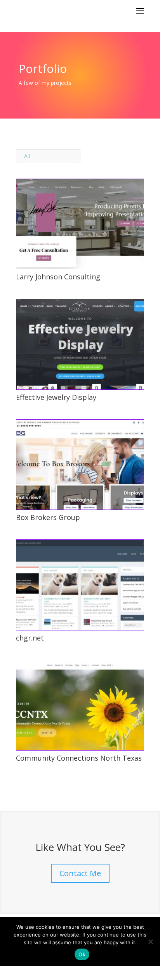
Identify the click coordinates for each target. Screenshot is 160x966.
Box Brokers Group (48, 517)
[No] (150, 941)
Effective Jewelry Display (56, 397)
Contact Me (80, 873)
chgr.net (30, 637)
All (27, 156)
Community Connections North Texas (79, 758)
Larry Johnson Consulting (58, 276)
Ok (81, 954)
